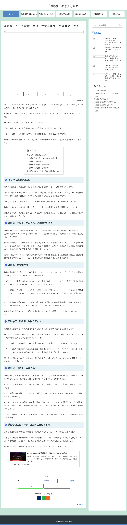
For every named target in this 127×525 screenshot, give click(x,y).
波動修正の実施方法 (36, 161)
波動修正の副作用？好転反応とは (41, 164)
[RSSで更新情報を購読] (48, 498)
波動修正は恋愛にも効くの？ (39, 168)
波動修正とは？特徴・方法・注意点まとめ (44, 171)
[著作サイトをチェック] (39, 498)
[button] (70, 94)
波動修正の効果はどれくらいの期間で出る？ (45, 158)
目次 (31, 150)
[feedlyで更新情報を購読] (44, 498)
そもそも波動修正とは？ (37, 155)
